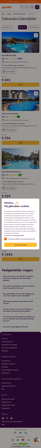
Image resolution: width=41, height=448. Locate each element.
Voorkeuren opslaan (20, 245)
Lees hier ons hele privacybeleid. (14, 235)
